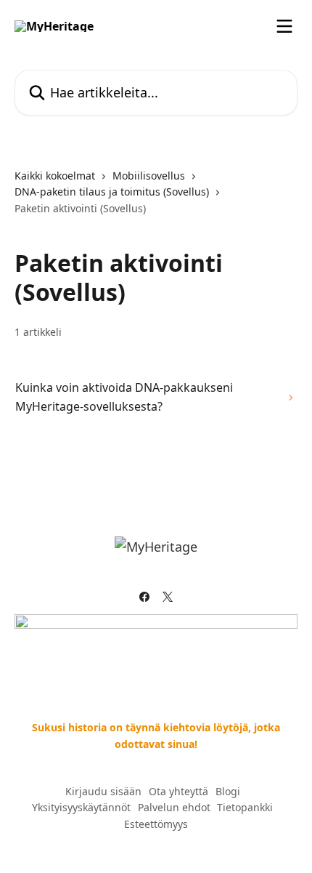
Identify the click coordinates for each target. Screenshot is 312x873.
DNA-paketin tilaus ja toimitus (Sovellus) (112, 191)
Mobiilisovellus (148, 175)
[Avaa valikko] (284, 26)
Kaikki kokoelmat (55, 175)
